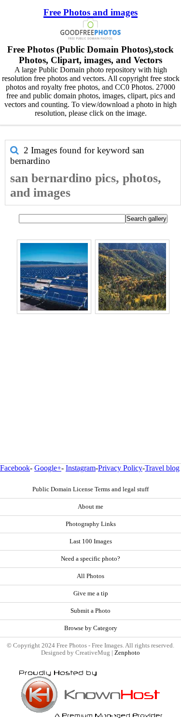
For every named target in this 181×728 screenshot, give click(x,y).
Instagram (81, 468)
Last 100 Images (91, 541)
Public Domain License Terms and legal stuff (90, 489)
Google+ (47, 468)
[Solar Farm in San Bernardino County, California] (54, 277)
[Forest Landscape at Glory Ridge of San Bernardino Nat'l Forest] (132, 277)
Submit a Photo (90, 610)
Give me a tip (90, 593)
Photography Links (91, 524)
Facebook (15, 468)
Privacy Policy (120, 468)
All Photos (90, 576)
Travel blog (162, 468)
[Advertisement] (90, 368)
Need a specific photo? (90, 558)
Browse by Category (90, 628)
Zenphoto (127, 652)
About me (90, 506)
